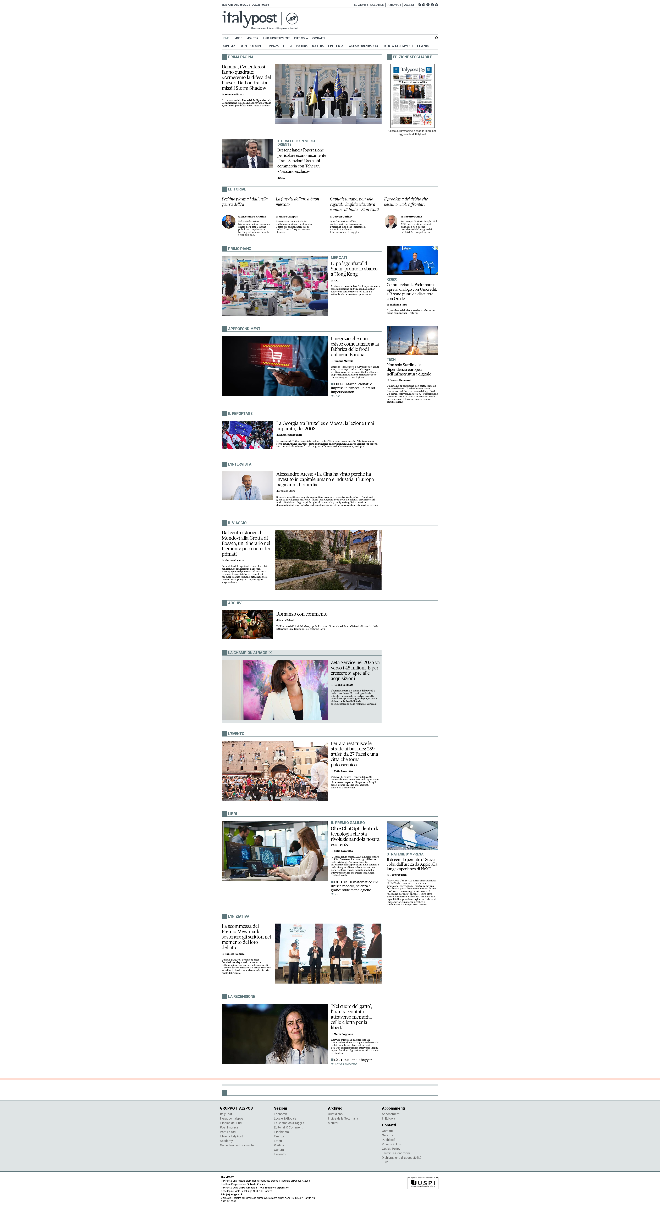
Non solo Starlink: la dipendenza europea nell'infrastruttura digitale (409, 369)
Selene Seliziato (234, 94)
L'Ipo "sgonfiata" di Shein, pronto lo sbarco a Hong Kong (354, 268)
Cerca (436, 38)
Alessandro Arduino (253, 216)
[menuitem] (227, 38)
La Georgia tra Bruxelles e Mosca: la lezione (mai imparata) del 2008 (325, 426)
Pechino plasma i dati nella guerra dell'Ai (245, 202)
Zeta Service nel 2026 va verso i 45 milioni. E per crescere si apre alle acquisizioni (355, 670)
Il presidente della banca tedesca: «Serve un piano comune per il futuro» (411, 312)
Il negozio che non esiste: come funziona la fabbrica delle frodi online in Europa (355, 346)
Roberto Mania (413, 216)
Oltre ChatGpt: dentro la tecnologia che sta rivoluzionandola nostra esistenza (355, 836)
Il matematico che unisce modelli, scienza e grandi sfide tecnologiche (355, 886)
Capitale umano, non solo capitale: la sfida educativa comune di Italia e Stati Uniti (354, 204)
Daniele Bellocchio (290, 434)
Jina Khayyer (361, 1060)
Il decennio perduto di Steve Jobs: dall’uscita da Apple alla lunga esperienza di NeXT (412, 864)
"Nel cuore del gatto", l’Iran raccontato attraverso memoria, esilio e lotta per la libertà (351, 1016)
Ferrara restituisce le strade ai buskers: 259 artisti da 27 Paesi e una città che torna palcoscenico (354, 754)
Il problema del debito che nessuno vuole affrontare (406, 202)
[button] (410, 5)
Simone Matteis (343, 361)
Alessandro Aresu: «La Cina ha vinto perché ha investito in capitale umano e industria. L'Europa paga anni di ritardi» (325, 479)
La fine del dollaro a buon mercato (297, 202)
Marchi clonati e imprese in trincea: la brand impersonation (353, 388)
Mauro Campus (288, 216)
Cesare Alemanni (400, 380)
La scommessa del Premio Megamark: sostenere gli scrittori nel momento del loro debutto (246, 936)
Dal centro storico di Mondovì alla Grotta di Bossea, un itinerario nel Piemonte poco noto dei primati (246, 543)
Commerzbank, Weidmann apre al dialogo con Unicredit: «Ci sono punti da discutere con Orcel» (412, 291)
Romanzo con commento (302, 614)
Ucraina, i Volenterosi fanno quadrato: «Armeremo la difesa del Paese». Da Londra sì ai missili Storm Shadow (246, 77)
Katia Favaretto (343, 771)
